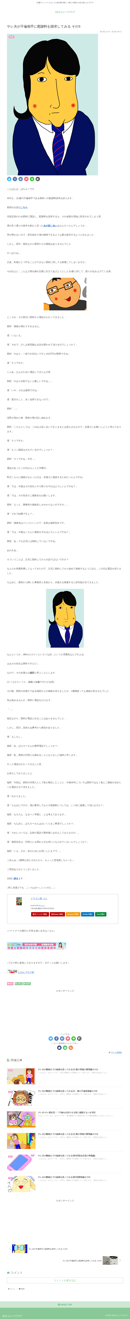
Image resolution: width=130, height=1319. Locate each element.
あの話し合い (50, 225)
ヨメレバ (42, 905)
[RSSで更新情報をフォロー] (71, 1047)
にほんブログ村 (26, 972)
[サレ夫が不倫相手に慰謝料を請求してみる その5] (20, 179)
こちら (24, 207)
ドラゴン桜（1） (39, 898)
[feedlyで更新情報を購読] (65, 1047)
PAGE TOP (66, 1304)
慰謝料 (28, 984)
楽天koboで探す (57, 914)
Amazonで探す (73, 914)
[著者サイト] (59, 1047)
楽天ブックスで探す (40, 914)
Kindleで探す (88, 914)
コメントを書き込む (65, 1280)
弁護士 (19, 984)
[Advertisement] (65, 1010)
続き (16, 878)
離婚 (11, 984)
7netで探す (101, 914)
